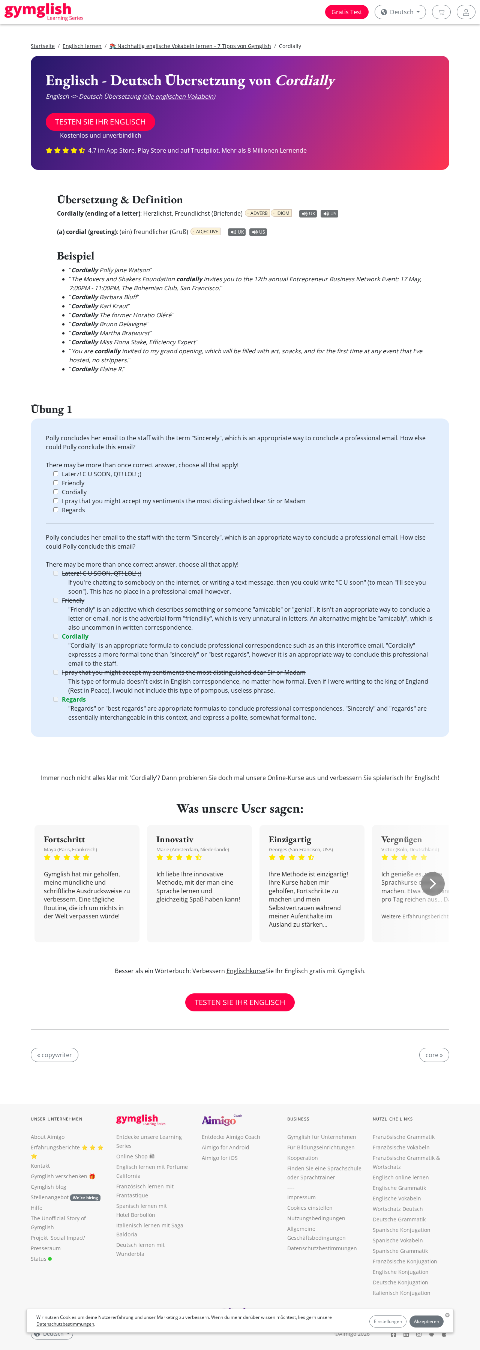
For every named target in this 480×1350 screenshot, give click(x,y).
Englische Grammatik (399, 1187)
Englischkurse (246, 971)
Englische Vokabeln (397, 1198)
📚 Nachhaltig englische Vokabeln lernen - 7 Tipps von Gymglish (190, 46)
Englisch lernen (82, 46)
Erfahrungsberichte (55, 1147)
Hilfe (36, 1207)
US (333, 213)
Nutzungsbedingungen (316, 1218)
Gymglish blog (48, 1186)
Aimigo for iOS (220, 1157)
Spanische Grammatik (400, 1250)
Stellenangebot (64, 1197)
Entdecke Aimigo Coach (231, 1136)
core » (434, 1055)
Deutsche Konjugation (400, 1282)
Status (39, 1258)
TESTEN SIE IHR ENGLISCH (100, 122)
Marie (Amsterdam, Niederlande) (192, 849)
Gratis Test (347, 12)
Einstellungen (388, 1321)
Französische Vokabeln (401, 1147)
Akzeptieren (426, 1321)
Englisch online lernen (401, 1177)
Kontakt (40, 1165)
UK (312, 213)
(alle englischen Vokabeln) (178, 96)
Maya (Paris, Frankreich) (70, 849)
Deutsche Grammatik (399, 1219)
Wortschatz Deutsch (398, 1208)
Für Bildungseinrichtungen (321, 1147)
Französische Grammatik (404, 1136)
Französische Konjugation (405, 1261)
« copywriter (54, 1055)
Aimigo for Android (225, 1147)
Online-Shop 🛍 (135, 1156)
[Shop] (441, 12)
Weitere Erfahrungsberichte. (417, 916)
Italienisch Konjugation (401, 1292)
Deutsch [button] (401, 12)
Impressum (301, 1197)
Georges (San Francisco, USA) (301, 849)
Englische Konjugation (401, 1271)
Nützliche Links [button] (393, 1119)
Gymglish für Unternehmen (321, 1136)
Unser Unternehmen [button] (56, 1119)
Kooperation (302, 1157)
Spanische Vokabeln (398, 1240)
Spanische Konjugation (401, 1229)
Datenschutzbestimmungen (65, 1324)
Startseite (43, 46)
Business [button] (298, 1119)
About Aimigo (47, 1136)
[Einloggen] (466, 12)
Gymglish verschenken (59, 1176)
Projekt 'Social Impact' (58, 1237)
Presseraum (46, 1248)
